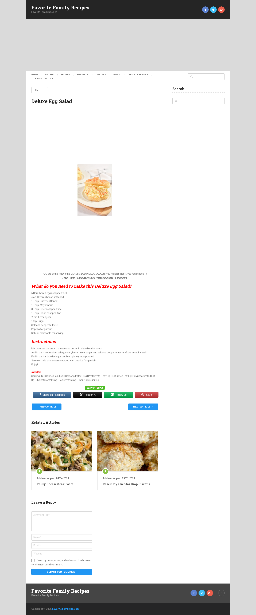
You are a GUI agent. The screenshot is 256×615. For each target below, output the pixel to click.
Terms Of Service (137, 74)
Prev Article (47, 406)
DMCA (116, 74)
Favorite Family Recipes (60, 7)
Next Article (142, 406)
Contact (100, 74)
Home (34, 74)
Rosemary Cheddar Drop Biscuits (126, 484)
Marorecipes (46, 478)
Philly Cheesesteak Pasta (55, 484)
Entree (49, 74)
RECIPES (65, 74)
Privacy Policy (44, 78)
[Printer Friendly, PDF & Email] (95, 388)
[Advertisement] (128, 45)
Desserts (82, 74)
